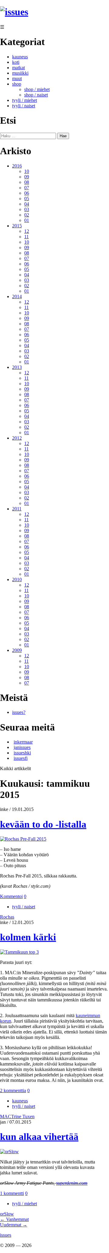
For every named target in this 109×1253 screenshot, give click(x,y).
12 (26, 231)
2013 (17, 367)
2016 (17, 165)
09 (26, 176)
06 (26, 193)
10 (26, 171)
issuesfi (21, 758)
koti (15, 62)
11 (26, 236)
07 (26, 187)
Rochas (7, 916)
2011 (16, 508)
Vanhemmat (14, 1219)
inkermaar (23, 741)
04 (26, 204)
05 (26, 198)
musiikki (20, 73)
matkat (18, 67)
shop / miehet (37, 89)
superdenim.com (72, 1183)
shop (16, 83)
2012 (17, 438)
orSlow (7, 1213)
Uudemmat (13, 1224)
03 (26, 209)
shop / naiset (36, 94)
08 (26, 182)
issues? (18, 712)
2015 (17, 225)
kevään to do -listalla (43, 824)
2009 (17, 650)
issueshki (22, 752)
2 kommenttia (13, 1090)
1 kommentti (12, 1193)
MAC (5, 1116)
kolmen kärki (28, 937)
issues (5, 1235)
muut (17, 78)
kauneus (20, 56)
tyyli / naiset (23, 105)
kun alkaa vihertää (39, 1136)
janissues (22, 747)
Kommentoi (11, 896)
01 (26, 220)
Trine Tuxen (23, 1116)
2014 (17, 296)
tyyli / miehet (24, 100)
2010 (17, 579)
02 (26, 214)
